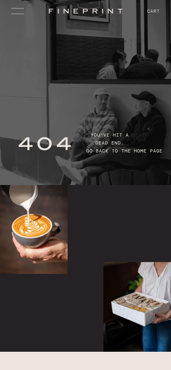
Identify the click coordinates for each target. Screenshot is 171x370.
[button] (19, 11)
